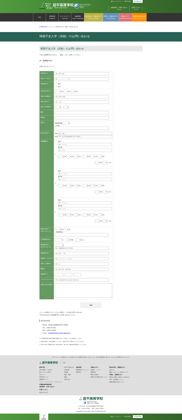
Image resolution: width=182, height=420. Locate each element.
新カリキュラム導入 (45, 372)
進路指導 (77, 17)
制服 (65, 377)
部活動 (66, 372)
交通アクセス (136, 8)
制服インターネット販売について (118, 372)
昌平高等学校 (138, 1)
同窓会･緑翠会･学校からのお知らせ (119, 377)
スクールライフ (65, 17)
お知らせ (111, 370)
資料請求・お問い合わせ (119, 8)
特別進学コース (43, 377)
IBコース (41, 374)
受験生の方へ (125, 17)
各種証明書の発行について (116, 382)
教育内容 (52, 17)
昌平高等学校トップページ (47, 27)
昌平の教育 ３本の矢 (45, 370)
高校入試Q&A (94, 374)
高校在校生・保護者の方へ (93, 17)
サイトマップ (43, 392)
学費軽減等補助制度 (139, 17)
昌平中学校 (127, 1)
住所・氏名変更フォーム (116, 379)
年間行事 (66, 370)
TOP (39, 17)
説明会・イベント (96, 370)
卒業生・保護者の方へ (111, 17)
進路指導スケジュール (82, 370)
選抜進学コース (43, 379)
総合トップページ (116, 1)
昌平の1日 (67, 379)
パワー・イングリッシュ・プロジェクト (50, 382)
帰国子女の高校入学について (99, 377)
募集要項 (93, 372)
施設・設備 (67, 374)
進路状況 (78, 372)
